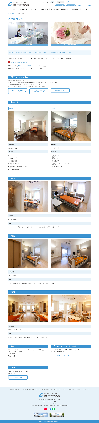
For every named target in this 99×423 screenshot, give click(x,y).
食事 (45, 52)
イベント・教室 (54, 9)
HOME (13, 9)
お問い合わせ (70, 5)
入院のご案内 (13, 52)
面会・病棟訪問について (71, 44)
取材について (79, 389)
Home (9, 13)
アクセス (85, 9)
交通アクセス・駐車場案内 (24, 66)
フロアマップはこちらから (17, 377)
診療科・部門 (44, 9)
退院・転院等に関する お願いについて (17, 91)
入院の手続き (28, 44)
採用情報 (74, 9)
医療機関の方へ (65, 9)
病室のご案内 (38, 52)
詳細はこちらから (60, 355)
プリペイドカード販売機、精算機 (57, 52)
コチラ (59, 405)
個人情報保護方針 (62, 389)
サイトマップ (60, 5)
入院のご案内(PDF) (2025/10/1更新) (18, 62)
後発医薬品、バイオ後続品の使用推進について (38, 91)
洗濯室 (69, 52)
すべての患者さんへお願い (25, 52)
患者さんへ (34, 9)
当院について (23, 9)
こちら (25, 68)
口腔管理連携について (60, 90)
